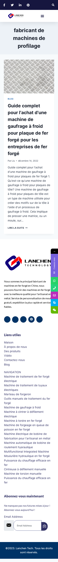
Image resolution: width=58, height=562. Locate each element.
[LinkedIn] (23, 319)
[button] (53, 4)
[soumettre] (44, 526)
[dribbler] (31, 319)
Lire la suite (17, 228)
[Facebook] (7, 319)
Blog (10, 99)
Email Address (13, 516)
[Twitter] (15, 319)
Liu (13, 160)
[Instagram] (39, 319)
